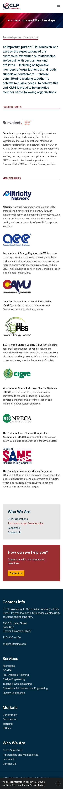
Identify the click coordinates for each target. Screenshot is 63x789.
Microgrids (9, 665)
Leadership (14, 527)
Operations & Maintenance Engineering (25, 688)
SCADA (7, 670)
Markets (10, 707)
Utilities (7, 728)
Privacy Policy (37, 785)
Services (10, 658)
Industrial (8, 723)
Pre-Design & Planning (16, 674)
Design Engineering (14, 679)
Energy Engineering (14, 692)
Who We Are (14, 743)
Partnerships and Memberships (25, 523)
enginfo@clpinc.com (14, 643)
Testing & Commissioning (17, 683)
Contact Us (14, 532)
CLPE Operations (18, 518)
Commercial (9, 719)
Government (10, 714)
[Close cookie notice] (58, 783)
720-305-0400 (12, 637)
